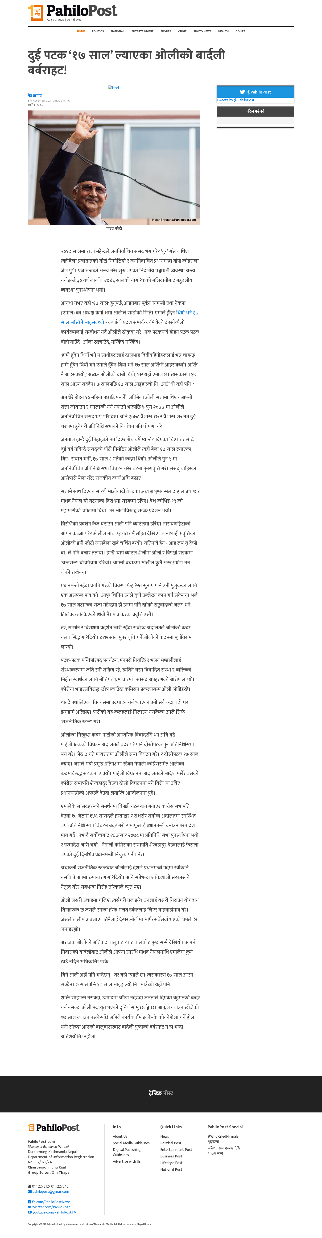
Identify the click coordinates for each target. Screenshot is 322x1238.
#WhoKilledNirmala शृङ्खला (223, 1139)
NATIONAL (117, 31)
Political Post (171, 1143)
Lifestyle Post (171, 1163)
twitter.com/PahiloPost (50, 1207)
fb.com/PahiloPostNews (50, 1202)
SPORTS (166, 31)
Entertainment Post (176, 1150)
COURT (240, 31)
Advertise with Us (127, 1161)
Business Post (171, 1156)
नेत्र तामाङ (35, 96)
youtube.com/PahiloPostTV (54, 1212)
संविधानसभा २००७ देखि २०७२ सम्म (224, 1151)
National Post (171, 1169)
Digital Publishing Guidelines (127, 1152)
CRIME (182, 31)
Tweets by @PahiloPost (236, 100)
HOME (81, 31)
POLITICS (98, 31)
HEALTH (223, 31)
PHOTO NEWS (202, 31)
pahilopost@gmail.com (51, 1192)
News (164, 1136)
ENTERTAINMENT (142, 31)
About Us (120, 1136)
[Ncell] (114, 88)
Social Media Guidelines (131, 1143)
